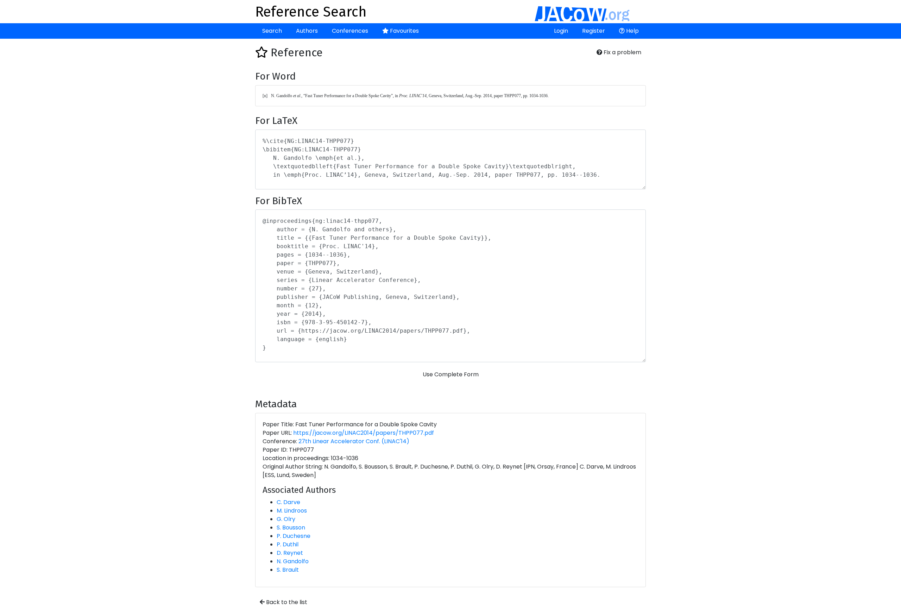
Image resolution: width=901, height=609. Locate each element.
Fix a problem (621, 52)
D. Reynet (290, 553)
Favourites (404, 31)
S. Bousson (291, 527)
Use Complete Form (451, 374)
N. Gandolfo (293, 561)
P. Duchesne (293, 536)
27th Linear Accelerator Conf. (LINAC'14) (353, 441)
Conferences (350, 31)
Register (593, 31)
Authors (307, 31)
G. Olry (286, 519)
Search (272, 31)
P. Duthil (287, 544)
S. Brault (288, 570)
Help (632, 31)
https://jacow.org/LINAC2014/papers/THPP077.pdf (363, 433)
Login (561, 31)
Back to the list (286, 602)
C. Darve (288, 502)
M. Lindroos (292, 511)
